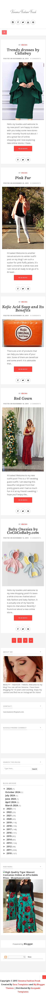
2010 (9, 853)
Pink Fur (23, 177)
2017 (9, 829)
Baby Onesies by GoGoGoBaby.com (23, 531)
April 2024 (11, 802)
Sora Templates (21, 984)
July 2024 (10, 795)
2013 (9, 842)
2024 (9, 788)
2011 (9, 849)
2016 (9, 832)
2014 (9, 839)
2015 (9, 836)
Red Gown (23, 398)
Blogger (28, 943)
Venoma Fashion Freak (29, 980)
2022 (9, 812)
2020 (9, 818)
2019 (9, 822)
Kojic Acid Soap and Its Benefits (23, 308)
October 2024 (13, 792)
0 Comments (35, 58)
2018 (9, 825)
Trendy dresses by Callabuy (23, 51)
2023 (9, 808)
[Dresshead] (23, 905)
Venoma (24, 45)
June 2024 (10, 798)
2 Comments (35, 404)
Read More (23, 148)
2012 (9, 846)
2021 (9, 815)
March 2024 (12, 805)
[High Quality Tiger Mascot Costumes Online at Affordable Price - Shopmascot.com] (23, 874)
